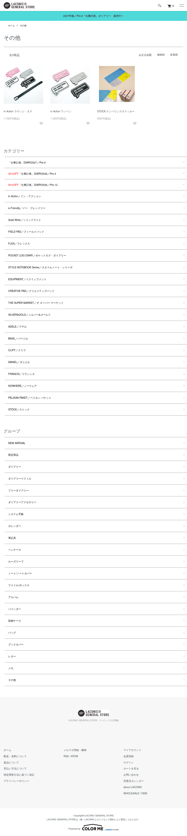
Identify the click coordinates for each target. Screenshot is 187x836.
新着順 (174, 54)
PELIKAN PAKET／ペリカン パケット (29, 397)
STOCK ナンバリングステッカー (116, 111)
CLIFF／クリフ (17, 350)
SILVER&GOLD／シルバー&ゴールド (29, 314)
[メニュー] (181, 5)
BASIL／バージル (18, 338)
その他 (23, 25)
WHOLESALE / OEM (135, 793)
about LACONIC (132, 787)
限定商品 (13, 454)
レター (12, 656)
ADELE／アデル (17, 326)
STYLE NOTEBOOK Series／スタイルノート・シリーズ (40, 267)
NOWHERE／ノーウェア (22, 386)
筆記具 (12, 538)
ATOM (74, 756)
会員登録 (128, 756)
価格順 (161, 54)
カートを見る (131, 768)
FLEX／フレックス (19, 243)
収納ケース (14, 620)
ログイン (128, 762)
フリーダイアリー (18, 490)
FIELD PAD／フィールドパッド (26, 231)
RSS (66, 756)
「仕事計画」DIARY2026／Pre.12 (33, 185)
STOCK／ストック (19, 409)
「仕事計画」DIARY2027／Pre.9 (27, 162)
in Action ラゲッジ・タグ (18, 111)
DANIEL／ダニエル (19, 362)
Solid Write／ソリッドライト (24, 220)
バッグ (12, 632)
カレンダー (14, 526)
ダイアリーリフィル (19, 478)
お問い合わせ (131, 774)
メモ (10, 668)
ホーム (11, 25)
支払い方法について (15, 768)
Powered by (74, 828)
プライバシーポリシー (16, 781)
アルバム (13, 597)
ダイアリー (14, 466)
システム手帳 (16, 514)
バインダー (14, 609)
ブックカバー (16, 644)
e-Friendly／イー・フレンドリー (26, 208)
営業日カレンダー (133, 781)
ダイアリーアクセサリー (22, 502)
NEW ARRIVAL (16, 443)
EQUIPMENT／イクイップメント (27, 279)
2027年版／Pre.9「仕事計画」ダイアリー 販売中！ (93, 16)
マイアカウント (132, 750)
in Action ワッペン (60, 111)
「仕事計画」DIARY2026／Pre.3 (32, 173)
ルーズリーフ (16, 561)
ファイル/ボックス (18, 585)
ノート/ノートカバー (20, 573)
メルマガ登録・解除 (75, 750)
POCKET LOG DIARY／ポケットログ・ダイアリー (37, 255)
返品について (11, 762)
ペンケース (14, 549)
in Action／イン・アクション (24, 196)
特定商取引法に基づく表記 (19, 774)
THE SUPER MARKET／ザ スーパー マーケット (36, 303)
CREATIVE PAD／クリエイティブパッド (31, 291)
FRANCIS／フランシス (21, 374)
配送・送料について (15, 756)
